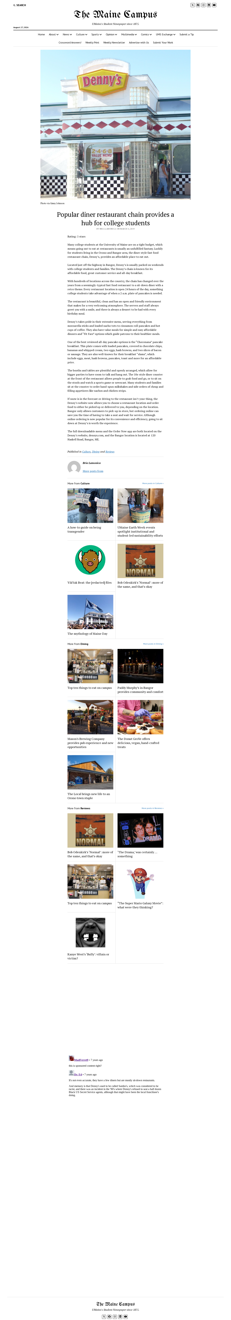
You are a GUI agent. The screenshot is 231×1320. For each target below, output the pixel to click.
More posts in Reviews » (153, 808)
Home (41, 34)
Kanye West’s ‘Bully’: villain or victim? (88, 956)
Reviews (110, 451)
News (66, 34)
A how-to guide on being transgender (84, 529)
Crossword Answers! (70, 42)
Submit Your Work (163, 42)
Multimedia (127, 34)
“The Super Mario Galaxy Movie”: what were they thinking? (140, 905)
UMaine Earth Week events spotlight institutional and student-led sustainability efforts (140, 531)
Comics (145, 34)
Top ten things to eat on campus (89, 688)
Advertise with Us (139, 42)
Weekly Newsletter (114, 42)
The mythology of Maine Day (87, 634)
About (52, 34)
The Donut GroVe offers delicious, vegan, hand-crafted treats (138, 743)
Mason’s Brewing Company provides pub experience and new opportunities (90, 743)
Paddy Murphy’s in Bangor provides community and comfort (140, 690)
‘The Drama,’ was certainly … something (137, 854)
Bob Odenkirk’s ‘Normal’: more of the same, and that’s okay (140, 584)
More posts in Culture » (153, 483)
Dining (96, 451)
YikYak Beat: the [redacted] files (89, 582)
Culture (80, 34)
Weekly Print (92, 42)
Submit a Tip (187, 34)
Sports (95, 34)
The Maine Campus (115, 15)
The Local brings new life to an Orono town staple (88, 796)
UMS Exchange (164, 34)
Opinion (110, 34)
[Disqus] (115, 1009)
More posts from (93, 471)
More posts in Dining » (153, 643)
